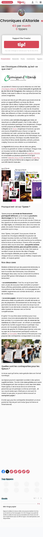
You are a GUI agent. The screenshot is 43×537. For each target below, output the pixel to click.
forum (15, 129)
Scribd (21, 158)
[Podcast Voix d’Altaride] (28, 471)
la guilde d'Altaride (33, 153)
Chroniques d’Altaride (9, 89)
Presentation (5, 59)
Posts (23, 59)
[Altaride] (7, 471)
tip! (22, 44)
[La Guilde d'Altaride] (11, 471)
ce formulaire (12, 334)
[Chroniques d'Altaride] (3, 471)
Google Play (35, 158)
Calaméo (11, 158)
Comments (31, 59)
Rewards (15, 59)
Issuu (16, 158)
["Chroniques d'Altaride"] (15, 471)
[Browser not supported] (24, 471)
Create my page (7, 2)
